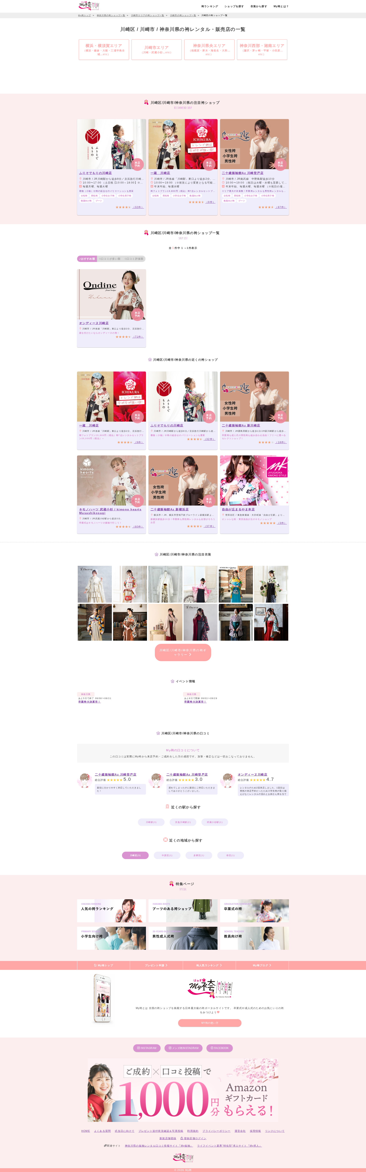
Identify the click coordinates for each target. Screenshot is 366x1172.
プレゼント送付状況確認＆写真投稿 (161, 1131)
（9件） (210, 202)
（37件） (209, 526)
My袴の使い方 (210, 1022)
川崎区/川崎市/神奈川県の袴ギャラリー (183, 652)
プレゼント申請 (155, 965)
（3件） (282, 523)
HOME (85, 1131)
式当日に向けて (124, 1131)
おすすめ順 (88, 258)
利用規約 (192, 1131)
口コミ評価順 (135, 258)
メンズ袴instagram (184, 1048)
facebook (221, 1048)
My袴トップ (105, 965)
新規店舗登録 (167, 1138)
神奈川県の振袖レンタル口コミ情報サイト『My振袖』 (159, 1145)
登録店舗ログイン (195, 1138)
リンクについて (275, 1131)
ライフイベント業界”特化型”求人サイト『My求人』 (229, 1145)
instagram (148, 1048)
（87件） (281, 207)
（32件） (138, 207)
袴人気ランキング (208, 965)
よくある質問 (102, 1131)
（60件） (138, 526)
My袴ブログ (261, 965)
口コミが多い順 (111, 258)
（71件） (138, 336)
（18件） (281, 442)
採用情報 (255, 1131)
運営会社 (240, 1131)
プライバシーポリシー (216, 1131)
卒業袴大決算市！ (89, 701)
